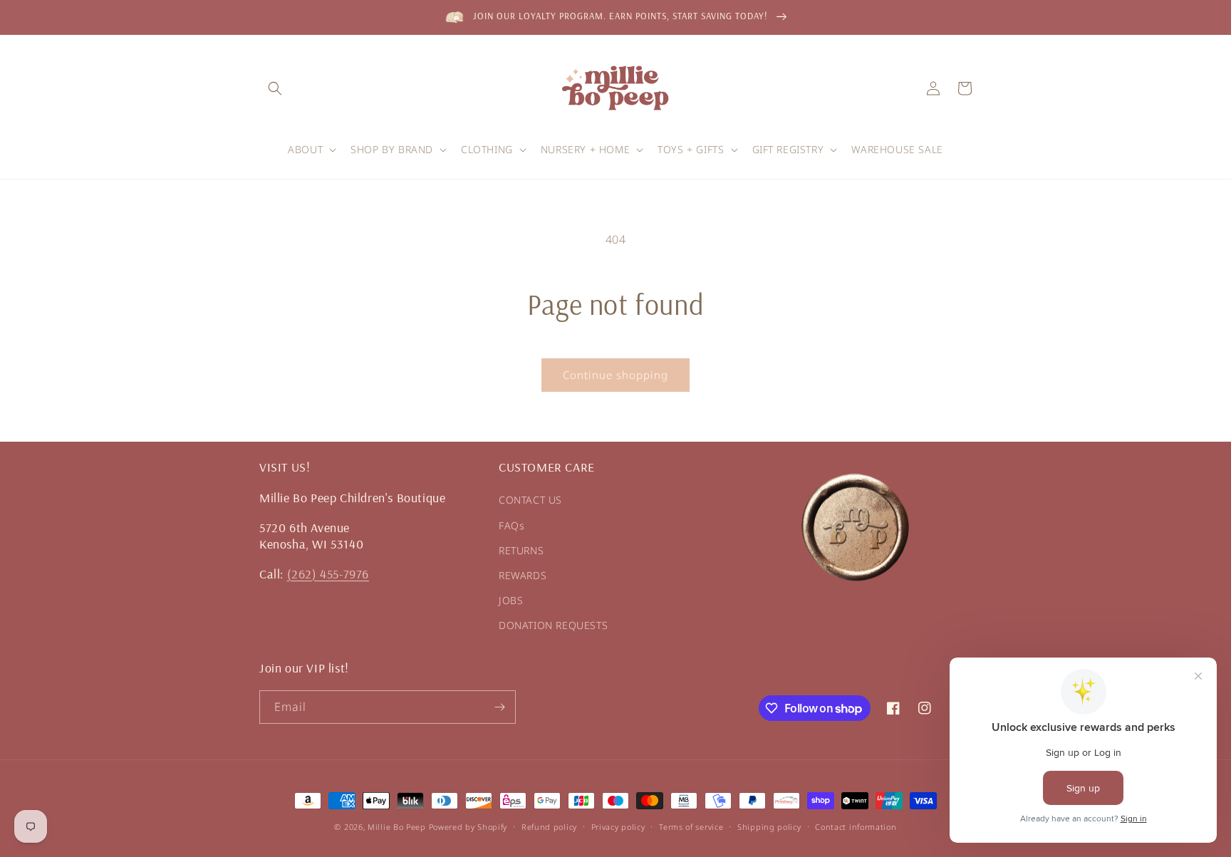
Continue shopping (615, 375)
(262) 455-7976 (328, 574)
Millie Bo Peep (397, 826)
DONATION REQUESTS (553, 625)
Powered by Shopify (468, 826)
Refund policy (549, 826)
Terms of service (691, 826)
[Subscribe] (499, 707)
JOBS (511, 600)
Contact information (855, 826)
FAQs (511, 525)
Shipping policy (769, 826)
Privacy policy (618, 826)
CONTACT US (530, 500)
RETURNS (521, 550)
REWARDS (522, 575)
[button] (275, 88)
